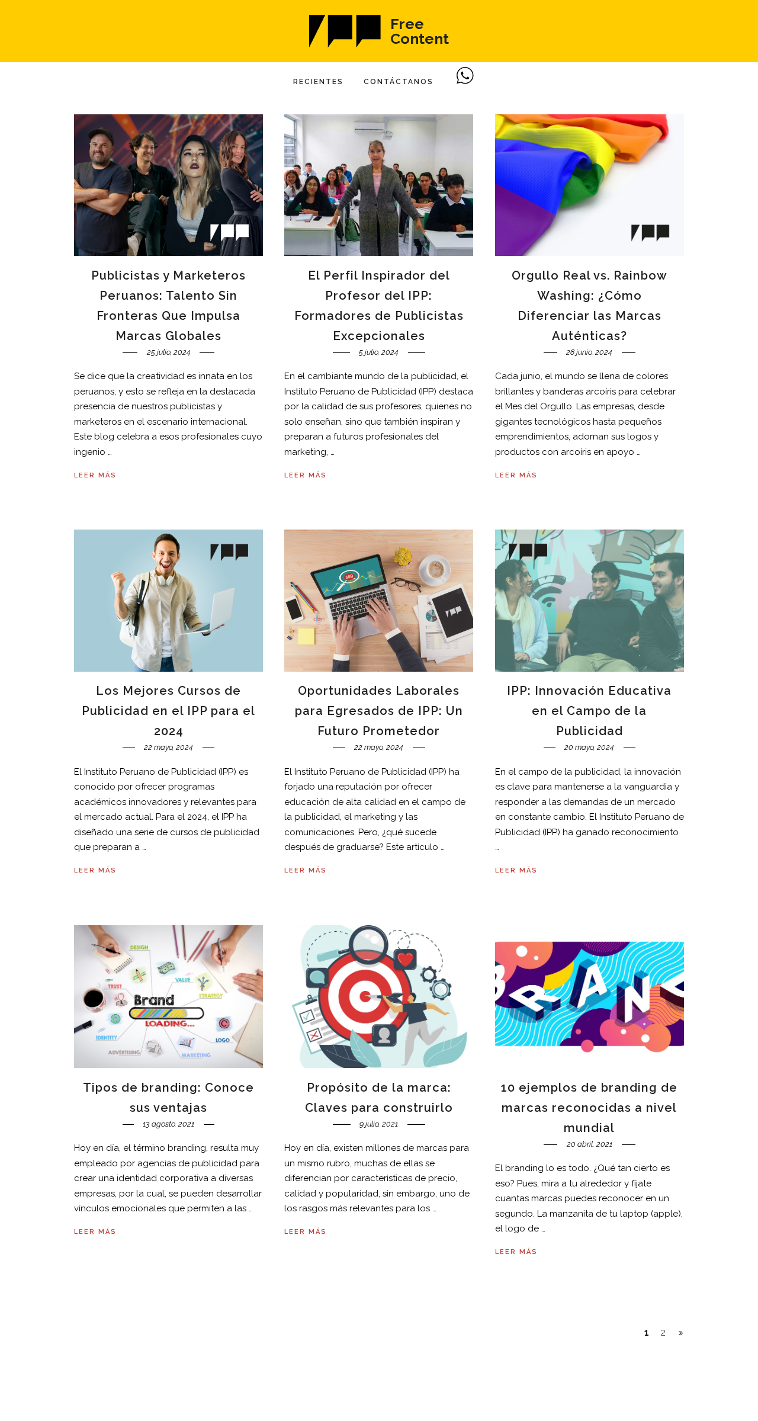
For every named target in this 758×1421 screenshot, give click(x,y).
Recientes (318, 82)
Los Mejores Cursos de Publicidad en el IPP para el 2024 (168, 711)
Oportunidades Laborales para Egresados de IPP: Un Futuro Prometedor (379, 711)
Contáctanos (398, 82)
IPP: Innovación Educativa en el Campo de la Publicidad (589, 711)
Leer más (95, 475)
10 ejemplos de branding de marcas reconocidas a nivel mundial (589, 1107)
